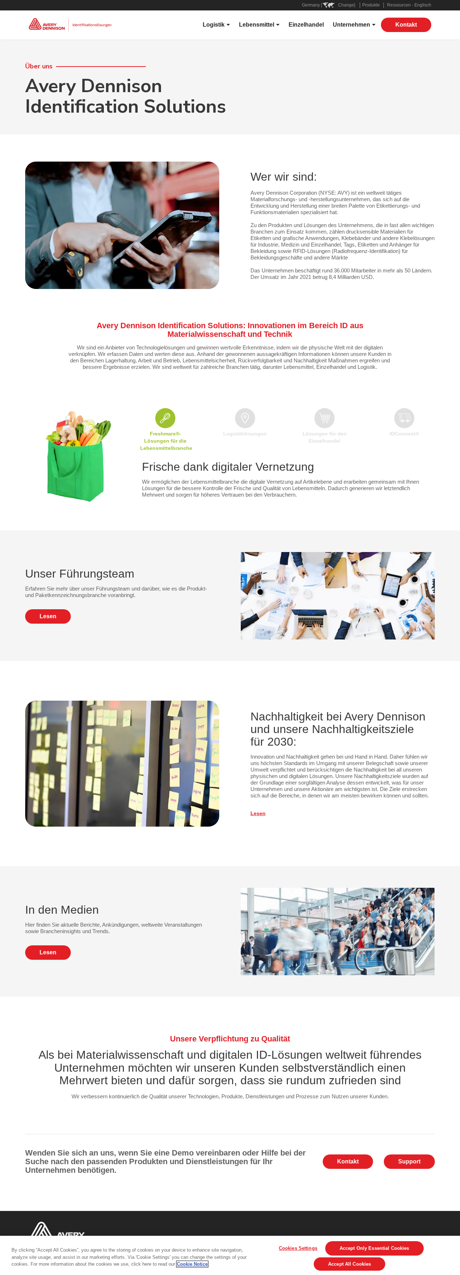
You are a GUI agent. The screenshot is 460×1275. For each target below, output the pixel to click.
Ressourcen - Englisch (409, 5)
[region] (230, 1255)
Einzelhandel (306, 25)
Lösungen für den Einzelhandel (325, 437)
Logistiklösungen (245, 434)
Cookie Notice (192, 1264)
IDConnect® (404, 434)
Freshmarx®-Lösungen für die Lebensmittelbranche (166, 441)
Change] (346, 5)
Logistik (214, 25)
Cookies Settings (298, 1248)
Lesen (48, 616)
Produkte (371, 5)
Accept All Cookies (349, 1264)
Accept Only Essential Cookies (374, 1248)
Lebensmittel (256, 25)
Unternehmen (351, 25)
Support (409, 1161)
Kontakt (406, 25)
